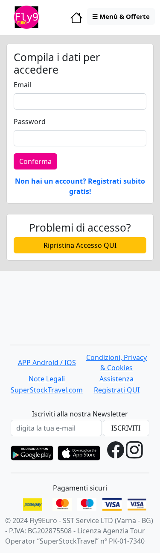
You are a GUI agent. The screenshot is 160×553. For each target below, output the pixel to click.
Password (30, 121)
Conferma (35, 161)
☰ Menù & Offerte (121, 16)
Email (22, 84)
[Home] (76, 19)
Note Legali (47, 379)
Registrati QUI (117, 390)
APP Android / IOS (47, 362)
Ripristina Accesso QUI (80, 245)
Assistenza (116, 379)
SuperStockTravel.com (47, 390)
